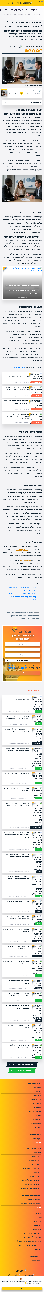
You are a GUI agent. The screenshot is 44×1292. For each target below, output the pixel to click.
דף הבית (40, 14)
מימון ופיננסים (31, 9)
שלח (23, 672)
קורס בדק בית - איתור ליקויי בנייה (31, 1168)
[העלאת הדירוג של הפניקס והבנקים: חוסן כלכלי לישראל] (37, 1014)
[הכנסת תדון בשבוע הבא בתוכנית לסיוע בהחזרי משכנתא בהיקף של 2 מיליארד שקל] (35, 419)
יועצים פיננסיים (25, 560)
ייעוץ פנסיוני (37, 1153)
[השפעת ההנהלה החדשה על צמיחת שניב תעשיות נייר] (37, 936)
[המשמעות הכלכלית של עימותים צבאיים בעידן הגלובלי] (37, 969)
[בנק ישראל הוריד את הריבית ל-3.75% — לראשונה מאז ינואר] (35, 406)
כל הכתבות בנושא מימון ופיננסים (23, 1064)
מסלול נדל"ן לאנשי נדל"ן (34, 1160)
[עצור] (15, 93)
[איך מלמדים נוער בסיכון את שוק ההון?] (37, 779)
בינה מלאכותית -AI (36, 827)
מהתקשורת (37, 1131)
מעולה (22, 1288)
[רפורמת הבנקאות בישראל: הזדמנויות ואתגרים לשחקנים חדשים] (37, 737)
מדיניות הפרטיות (11, 666)
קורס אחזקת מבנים (35, 1164)
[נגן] (21, 93)
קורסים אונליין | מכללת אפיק (32, 1233)
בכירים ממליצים (36, 1103)
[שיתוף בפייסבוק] (40, 50)
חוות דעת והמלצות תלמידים (32, 1237)
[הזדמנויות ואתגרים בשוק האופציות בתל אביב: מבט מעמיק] (37, 705)
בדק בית (38, 1092)
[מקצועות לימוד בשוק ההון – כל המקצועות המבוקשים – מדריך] (37, 997)
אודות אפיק (37, 1221)
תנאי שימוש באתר (35, 1257)
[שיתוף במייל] (26, 50)
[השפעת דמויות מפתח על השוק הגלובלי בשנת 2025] (37, 794)
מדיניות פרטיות (36, 1261)
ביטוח (39, 871)
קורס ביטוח (37, 1172)
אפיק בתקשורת (36, 1229)
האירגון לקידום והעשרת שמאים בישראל (29, 1241)
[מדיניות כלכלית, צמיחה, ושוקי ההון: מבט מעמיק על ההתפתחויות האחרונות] (37, 816)
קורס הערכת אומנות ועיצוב (33, 1184)
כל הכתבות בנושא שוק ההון (23, 1070)
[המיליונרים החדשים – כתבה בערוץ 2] (37, 907)
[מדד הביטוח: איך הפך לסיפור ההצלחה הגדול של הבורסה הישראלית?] (37, 864)
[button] (12, 3)
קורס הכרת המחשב (35, 1176)
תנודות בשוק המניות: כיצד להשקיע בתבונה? (21, 594)
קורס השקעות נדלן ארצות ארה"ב (31, 1188)
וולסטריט (38, 1115)
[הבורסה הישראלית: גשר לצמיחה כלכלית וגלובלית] (37, 1052)
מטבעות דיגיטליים (35, 1135)
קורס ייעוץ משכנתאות (34, 1200)
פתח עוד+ (38, 1143)
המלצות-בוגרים (36, 1107)
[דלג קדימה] (27, 93)
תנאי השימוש (24, 666)
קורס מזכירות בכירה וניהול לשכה (31, 1204)
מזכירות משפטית (36, 1157)
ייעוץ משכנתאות (36, 382)
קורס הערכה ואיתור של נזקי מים (31, 1180)
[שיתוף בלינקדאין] (33, 50)
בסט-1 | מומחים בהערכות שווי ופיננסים (29, 1245)
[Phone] (8, 3)
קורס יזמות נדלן (36, 1192)
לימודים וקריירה (36, 1127)
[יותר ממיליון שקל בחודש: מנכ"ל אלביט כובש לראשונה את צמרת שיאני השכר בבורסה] (37, 842)
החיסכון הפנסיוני (22, 550)
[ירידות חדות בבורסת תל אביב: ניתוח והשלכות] (37, 1033)
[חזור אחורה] (9, 93)
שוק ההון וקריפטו (16, 9)
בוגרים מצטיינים (36, 1096)
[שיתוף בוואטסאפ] (29, 50)
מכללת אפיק (37, 1225)
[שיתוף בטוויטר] (37, 50)
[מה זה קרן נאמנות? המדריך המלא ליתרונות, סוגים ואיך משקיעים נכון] (37, 720)
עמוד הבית (38, 1218)
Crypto (39, 911)
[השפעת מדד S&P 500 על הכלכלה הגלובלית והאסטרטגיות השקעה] (37, 759)
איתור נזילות (37, 1088)
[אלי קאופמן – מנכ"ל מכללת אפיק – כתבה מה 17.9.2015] (37, 952)
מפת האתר (38, 1249)
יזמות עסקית (37, 1119)
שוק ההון (3, 9)
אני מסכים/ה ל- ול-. (21, 666)
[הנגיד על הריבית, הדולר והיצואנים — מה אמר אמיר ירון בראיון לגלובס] (35, 392)
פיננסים (39, 1020)
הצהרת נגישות (37, 1253)
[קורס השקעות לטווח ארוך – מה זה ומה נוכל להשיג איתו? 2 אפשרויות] (37, 920)
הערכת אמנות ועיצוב (35, 1111)
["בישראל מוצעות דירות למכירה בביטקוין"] (37, 985)
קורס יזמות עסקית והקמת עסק (31, 1196)
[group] (22, 283)
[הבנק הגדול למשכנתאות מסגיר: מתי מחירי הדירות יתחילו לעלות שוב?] (35, 379)
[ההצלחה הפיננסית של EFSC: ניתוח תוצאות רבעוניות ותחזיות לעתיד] (37, 887)
